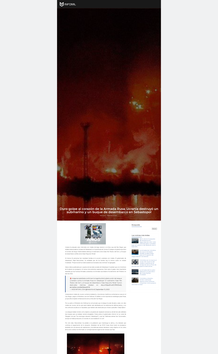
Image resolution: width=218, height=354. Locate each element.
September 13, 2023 (103, 289)
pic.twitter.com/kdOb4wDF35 (80, 287)
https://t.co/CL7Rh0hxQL (113, 285)
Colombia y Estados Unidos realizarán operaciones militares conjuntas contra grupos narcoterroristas (144, 281)
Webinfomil (103, 215)
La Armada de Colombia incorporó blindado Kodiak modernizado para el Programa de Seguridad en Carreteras (144, 253)
